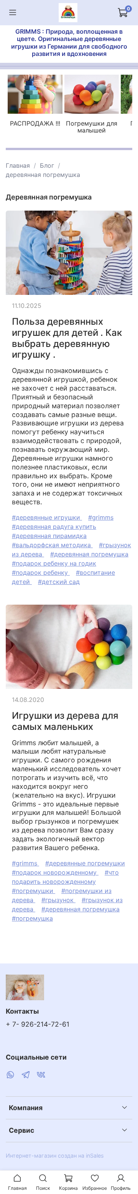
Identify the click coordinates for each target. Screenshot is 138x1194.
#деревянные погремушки (85, 863)
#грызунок (58, 900)
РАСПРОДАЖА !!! (35, 123)
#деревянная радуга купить (54, 526)
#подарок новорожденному (55, 872)
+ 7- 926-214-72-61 (37, 1024)
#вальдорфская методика (52, 545)
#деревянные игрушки (47, 517)
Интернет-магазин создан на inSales (55, 1155)
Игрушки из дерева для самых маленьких (65, 721)
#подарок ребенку (41, 572)
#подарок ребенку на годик (54, 563)
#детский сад (59, 582)
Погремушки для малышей (91, 126)
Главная (18, 165)
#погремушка (32, 918)
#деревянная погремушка (89, 554)
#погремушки (33, 891)
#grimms (100, 517)
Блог (47, 165)
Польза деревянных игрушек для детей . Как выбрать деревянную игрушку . (67, 338)
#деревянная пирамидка (49, 536)
